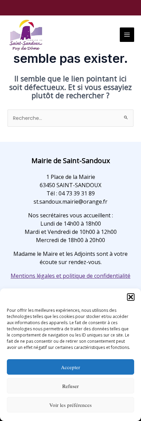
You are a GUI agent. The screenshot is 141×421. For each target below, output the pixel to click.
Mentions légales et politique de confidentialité (70, 276)
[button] (130, 297)
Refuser (70, 386)
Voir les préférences (70, 404)
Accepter (70, 367)
